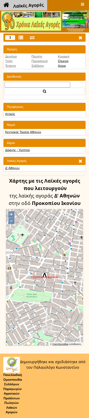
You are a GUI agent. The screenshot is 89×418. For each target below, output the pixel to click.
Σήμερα (63, 61)
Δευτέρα (11, 56)
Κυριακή (63, 56)
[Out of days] (32, 38)
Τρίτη (8, 61)
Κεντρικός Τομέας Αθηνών (23, 132)
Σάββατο (37, 65)
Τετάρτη (10, 65)
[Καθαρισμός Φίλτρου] (80, 161)
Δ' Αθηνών (12, 168)
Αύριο (62, 65)
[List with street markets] (20, 38)
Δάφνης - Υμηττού (17, 150)
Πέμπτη (36, 56)
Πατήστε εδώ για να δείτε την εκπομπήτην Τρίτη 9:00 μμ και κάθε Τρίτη (76, 29)
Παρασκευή (39, 61)
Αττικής (10, 114)
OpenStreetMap (60, 344)
